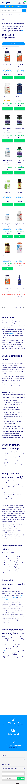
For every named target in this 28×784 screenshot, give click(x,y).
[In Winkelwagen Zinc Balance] (7, 108)
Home (3, 14)
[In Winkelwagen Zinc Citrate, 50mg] (19, 140)
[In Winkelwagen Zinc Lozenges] (19, 108)
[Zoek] (24, 10)
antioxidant (11, 333)
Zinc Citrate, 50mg (19, 128)
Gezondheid (9, 14)
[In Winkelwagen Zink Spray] (7, 204)
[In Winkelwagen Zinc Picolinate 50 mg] (7, 172)
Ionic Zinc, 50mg (19, 288)
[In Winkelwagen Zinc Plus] (19, 204)
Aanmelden (21, 778)
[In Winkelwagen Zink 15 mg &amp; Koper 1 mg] (7, 236)
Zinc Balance (7, 97)
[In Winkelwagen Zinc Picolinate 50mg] (19, 77)
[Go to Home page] (8, 2)
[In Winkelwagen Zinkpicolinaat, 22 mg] (7, 268)
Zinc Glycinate (7, 288)
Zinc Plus (19, 192)
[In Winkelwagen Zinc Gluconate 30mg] (19, 172)
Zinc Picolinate (12, 597)
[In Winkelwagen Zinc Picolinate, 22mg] (7, 140)
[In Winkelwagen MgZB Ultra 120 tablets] (19, 236)
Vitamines (15, 14)
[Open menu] (3, 2)
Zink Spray (7, 192)
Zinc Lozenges (19, 97)
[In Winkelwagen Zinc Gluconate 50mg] (7, 77)
